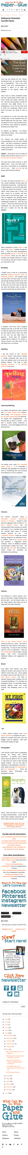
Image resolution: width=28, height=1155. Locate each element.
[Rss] (19, 10)
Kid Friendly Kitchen (12, 1072)
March (9, 1084)
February (10, 1087)
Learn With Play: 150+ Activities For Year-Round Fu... (15, 1068)
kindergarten (7, 15)
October (9, 1041)
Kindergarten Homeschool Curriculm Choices (15, 1057)
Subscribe (17, 1138)
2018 (6, 1025)
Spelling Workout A (9, 364)
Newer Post (7, 929)
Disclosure (5, 1138)
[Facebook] (7, 10)
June (8, 1076)
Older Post (21, 929)
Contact (5, 1135)
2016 (6, 1030)
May (8, 1078)
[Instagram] (22, 10)
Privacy (16, 1135)
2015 (6, 1033)
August (9, 1046)
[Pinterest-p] (9, 10)
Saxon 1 (21, 247)
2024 (6, 1022)
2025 (6, 1019)
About (16, 1132)
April (8, 1081)
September (10, 1044)
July (8, 1049)
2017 (6, 1027)
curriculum (20, 15)
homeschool (14, 15)
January (9, 1090)
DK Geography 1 (11, 769)
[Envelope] (17, 10)
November (10, 1038)
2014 (6, 1093)
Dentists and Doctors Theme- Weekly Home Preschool (14, 1062)
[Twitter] (11, 10)
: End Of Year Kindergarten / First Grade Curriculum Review (14, 824)
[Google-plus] (14, 10)
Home (2, 15)
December (10, 1035)
